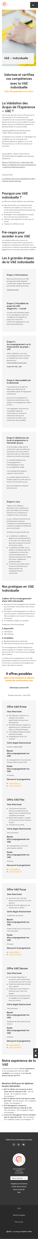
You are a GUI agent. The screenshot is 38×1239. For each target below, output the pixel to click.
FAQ (19, 1192)
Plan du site (19, 1222)
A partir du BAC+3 (15, 786)
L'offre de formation (19, 1187)
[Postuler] (35, 1050)
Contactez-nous (13, 290)
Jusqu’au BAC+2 (14, 783)
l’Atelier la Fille (26, 1232)
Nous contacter (17, 1178)
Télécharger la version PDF (19, 687)
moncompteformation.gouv (17, 363)
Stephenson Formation (19, 1184)
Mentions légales (19, 1215)
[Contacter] (35, 1055)
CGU (19, 1208)
